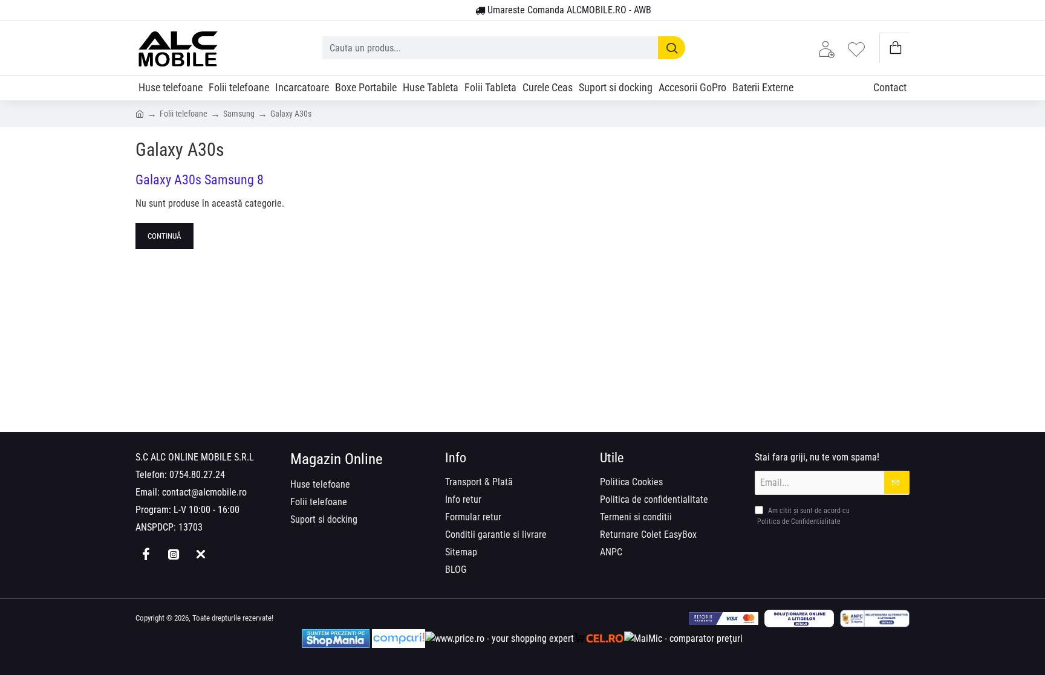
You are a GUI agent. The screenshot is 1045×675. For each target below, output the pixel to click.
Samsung (239, 113)
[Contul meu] (829, 48)
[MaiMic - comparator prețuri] (683, 638)
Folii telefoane (183, 113)
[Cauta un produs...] (671, 47)
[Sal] (875, 618)
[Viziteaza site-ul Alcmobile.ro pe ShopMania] (335, 638)
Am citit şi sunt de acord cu (803, 516)
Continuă (164, 236)
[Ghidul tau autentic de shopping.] (398, 638)
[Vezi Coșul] (895, 48)
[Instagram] (173, 554)
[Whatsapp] (200, 554)
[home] (139, 113)
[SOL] (799, 618)
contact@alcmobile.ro (204, 492)
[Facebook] (146, 554)
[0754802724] (461, 11)
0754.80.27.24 (197, 474)
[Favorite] (859, 48)
